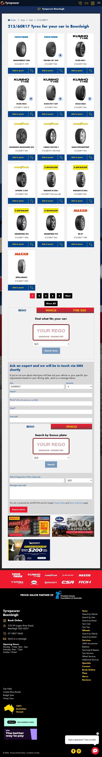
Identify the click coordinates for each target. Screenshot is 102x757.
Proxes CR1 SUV (51, 60)
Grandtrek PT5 (51, 234)
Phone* (24, 400)
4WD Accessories (89, 643)
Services (86, 640)
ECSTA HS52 (21, 104)
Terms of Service (76, 503)
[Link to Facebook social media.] (73, 751)
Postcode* (14, 416)
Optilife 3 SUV (21, 191)
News (85, 676)
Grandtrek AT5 (22, 234)
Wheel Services (88, 656)
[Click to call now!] (80, 3)
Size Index (7, 688)
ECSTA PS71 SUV (51, 104)
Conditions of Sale (33, 753)
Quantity (69, 383)
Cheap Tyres (8, 698)
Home (13, 20)
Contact (86, 666)
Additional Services (90, 659)
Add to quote (18, 70)
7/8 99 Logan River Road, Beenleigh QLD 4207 (21, 627)
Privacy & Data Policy (17, 753)
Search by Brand (89, 620)
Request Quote (18, 509)
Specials (86, 663)
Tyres (85, 610)
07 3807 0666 (15, 633)
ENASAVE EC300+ (51, 191)
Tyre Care (86, 624)
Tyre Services (87, 653)
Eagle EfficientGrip (80, 147)
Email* (13, 408)
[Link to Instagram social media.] (78, 751)
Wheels (86, 630)
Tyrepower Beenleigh (53, 8)
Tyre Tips (86, 627)
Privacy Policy (59, 503)
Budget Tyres (8, 695)
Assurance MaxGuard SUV (21, 147)
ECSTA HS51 (80, 60)
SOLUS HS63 (80, 104)
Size (11, 383)
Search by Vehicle (90, 614)
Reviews (86, 679)
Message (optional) (18, 485)
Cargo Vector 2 (51, 147)
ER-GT (80, 234)
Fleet (84, 673)
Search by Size (88, 617)
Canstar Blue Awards (12, 692)
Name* (13, 391)
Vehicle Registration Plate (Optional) (25, 477)
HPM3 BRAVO (21, 277)
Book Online (88, 669)
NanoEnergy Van (21, 60)
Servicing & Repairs (90, 650)
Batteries (85, 646)
